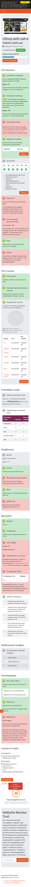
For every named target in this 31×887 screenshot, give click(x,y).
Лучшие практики (8, 768)
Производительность (10, 764)
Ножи (5, 368)
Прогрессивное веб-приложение (13, 772)
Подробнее (25, 6)
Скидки (5, 356)
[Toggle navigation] (3, 11)
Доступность (7, 766)
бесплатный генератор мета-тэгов (13, 131)
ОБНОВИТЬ (20, 50)
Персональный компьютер (11, 756)
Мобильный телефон (9, 758)
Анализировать (7, 779)
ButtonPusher (15, 877)
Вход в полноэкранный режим (15, 786)
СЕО (4, 770)
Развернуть (23, 154)
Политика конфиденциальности (15, 880)
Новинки (6, 362)
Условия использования (12, 882)
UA (4, 342)
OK (25, 2)
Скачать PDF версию (10, 60)
